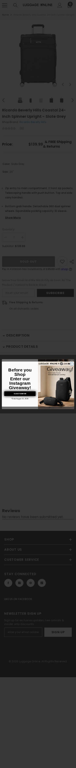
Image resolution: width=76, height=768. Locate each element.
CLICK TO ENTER (20, 394)
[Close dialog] (71, 363)
